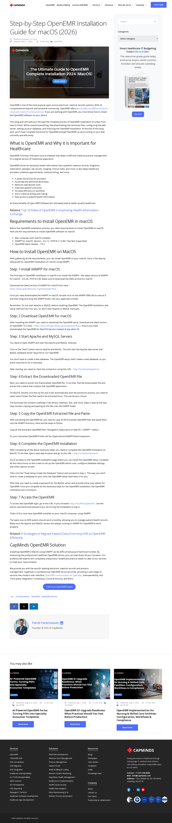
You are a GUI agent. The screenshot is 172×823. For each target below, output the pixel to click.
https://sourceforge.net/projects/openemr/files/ (57, 325)
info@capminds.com (141, 775)
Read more (23, 724)
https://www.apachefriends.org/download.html (33, 288)
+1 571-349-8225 (143, 773)
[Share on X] (24, 606)
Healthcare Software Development (24, 796)
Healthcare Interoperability (20, 773)
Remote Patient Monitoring (60, 773)
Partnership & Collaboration (99, 800)
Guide (90, 769)
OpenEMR (50, 5)
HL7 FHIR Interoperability (20, 777)
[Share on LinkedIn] (33, 606)
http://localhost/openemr (86, 453)
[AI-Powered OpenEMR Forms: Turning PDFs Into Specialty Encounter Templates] (34, 683)
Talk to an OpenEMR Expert (59, 586)
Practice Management (58, 762)
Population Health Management (62, 777)
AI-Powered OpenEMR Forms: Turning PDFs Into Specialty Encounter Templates (30, 714)
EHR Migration (16, 766)
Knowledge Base (95, 773)
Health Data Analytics (57, 788)
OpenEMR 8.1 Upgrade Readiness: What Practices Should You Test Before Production (84, 714)
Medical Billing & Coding (58, 769)
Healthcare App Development (22, 800)
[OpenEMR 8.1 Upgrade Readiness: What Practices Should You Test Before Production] (86, 683)
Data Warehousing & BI (58, 792)
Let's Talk (158, 5)
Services (96, 5)
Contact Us (92, 792)
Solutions (109, 5)
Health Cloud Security (57, 785)
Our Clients (92, 796)
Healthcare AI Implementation (61, 781)
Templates (92, 766)
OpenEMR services (49, 596)
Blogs (90, 754)
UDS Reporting (16, 788)
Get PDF (138, 114)
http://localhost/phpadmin (86, 369)
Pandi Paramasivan (45, 623)
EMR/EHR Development (58, 754)
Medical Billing (63, 5)
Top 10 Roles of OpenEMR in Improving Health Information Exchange (54, 212)
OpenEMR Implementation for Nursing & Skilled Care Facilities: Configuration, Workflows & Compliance (137, 715)
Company (140, 5)
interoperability (22, 596)
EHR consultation (17, 762)
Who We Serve (124, 5)
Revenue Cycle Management (60, 758)
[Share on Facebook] (14, 606)
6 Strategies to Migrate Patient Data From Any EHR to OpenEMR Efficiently (57, 536)
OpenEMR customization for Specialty (63, 575)
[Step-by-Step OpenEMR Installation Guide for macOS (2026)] (59, 72)
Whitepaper (92, 758)
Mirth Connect (15, 781)
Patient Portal (54, 766)
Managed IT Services (18, 792)
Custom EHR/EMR (80, 5)
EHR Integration (16, 769)
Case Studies (93, 762)
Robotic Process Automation (60, 796)
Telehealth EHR (16, 758)
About (90, 789)
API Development (17, 785)
